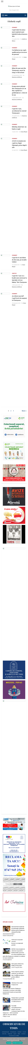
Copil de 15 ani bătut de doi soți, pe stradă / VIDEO (19, 260)
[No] (26, 1041)
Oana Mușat (24, 131)
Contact (23, 1033)
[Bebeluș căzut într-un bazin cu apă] (5, 126)
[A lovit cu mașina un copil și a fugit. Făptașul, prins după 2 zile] (5, 193)
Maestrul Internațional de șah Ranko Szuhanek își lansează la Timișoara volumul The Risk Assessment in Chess (14, 930)
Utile (19, 1033)
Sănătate (14, 273)
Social (24, 1032)
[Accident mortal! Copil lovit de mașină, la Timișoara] (5, 348)
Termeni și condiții (14, 1035)
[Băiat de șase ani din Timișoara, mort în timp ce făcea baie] (5, 68)
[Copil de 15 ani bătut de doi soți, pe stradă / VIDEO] (5, 257)
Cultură (19, 1032)
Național (10, 1033)
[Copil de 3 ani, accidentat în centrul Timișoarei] (5, 108)
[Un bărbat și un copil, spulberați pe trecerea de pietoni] (5, 50)
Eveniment (14, 27)
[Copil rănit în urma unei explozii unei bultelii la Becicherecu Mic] (5, 29)
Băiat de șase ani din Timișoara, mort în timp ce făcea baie (19, 70)
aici (20, 1040)
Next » (24, 411)
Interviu (4, 1033)
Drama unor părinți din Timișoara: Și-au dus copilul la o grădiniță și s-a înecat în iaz (19, 90)
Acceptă (9, 1042)
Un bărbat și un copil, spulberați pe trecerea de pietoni (19, 52)
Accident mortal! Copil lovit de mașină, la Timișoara (19, 298)
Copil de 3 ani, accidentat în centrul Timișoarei (19, 111)
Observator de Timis (14, 1026)
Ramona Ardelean (17, 77)
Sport (14, 1033)
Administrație (5, 1032)
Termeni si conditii (17, 1042)
